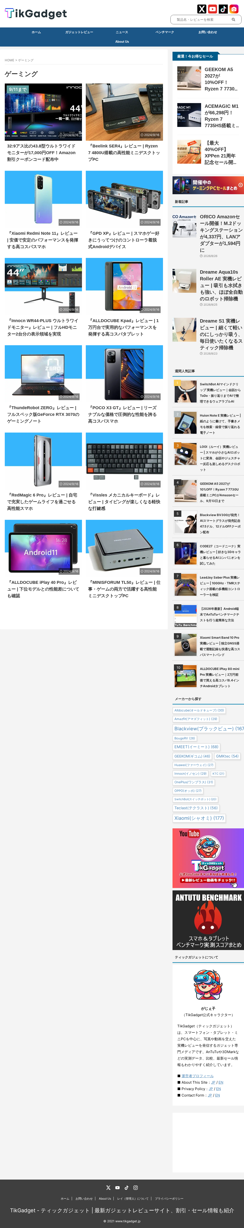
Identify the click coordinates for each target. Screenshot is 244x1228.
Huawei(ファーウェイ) (194, 765)
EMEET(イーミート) (196, 746)
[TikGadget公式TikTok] (223, 11)
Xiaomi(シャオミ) (199, 818)
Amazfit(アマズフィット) (195, 719)
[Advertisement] (208, 1142)
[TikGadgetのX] (108, 1187)
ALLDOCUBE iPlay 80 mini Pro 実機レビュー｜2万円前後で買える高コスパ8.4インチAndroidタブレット (219, 677)
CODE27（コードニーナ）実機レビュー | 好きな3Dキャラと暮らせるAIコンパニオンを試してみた (220, 554)
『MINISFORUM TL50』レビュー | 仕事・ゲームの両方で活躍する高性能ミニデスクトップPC (124, 589)
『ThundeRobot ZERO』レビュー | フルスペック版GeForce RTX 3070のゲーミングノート (43, 414)
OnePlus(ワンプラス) (193, 782)
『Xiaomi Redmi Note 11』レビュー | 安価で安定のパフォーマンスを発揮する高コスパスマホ (42, 240)
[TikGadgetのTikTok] (126, 1187)
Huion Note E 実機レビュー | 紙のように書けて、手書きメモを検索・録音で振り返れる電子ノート (220, 423)
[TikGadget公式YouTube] (212, 11)
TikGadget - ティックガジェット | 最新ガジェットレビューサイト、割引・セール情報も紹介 (122, 1210)
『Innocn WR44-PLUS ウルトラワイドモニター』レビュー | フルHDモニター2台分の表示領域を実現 (42, 327)
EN (221, 1082)
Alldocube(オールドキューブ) (199, 710)
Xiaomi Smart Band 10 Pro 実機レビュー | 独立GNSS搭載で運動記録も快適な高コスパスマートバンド (220, 646)
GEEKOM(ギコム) (192, 756)
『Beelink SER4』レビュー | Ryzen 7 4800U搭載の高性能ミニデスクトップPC (124, 153)
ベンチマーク (165, 32)
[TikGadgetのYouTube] (117, 1187)
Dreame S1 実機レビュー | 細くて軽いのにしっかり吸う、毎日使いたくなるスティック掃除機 (221, 334)
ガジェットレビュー (79, 32)
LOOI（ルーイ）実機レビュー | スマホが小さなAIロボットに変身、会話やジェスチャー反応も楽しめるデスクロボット (220, 458)
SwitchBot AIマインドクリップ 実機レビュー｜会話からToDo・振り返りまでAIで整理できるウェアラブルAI (220, 392)
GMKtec (227, 756)
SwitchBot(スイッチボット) (195, 799)
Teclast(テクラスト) (196, 808)
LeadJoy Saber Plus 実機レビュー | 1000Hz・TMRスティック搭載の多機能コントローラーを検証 (220, 585)
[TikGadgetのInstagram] (135, 1187)
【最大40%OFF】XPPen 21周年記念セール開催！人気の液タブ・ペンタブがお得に (221, 162)
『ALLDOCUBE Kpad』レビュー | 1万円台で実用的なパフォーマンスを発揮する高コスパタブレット (123, 327)
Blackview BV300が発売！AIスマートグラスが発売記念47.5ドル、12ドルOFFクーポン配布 (220, 523)
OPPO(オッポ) (188, 791)
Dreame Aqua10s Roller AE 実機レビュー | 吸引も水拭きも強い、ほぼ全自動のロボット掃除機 (221, 285)
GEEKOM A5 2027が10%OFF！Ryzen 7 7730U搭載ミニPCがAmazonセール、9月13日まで (219, 492)
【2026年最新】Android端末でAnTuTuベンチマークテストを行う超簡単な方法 (219, 614)
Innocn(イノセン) (190, 773)
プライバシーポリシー (169, 1198)
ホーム (36, 32)
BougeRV (184, 738)
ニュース (122, 32)
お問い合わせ (207, 32)
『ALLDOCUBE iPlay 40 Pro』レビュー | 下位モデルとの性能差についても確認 (43, 589)
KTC (218, 773)
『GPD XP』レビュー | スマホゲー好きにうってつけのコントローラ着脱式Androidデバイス (123, 240)
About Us (105, 1198)
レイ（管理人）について (133, 1198)
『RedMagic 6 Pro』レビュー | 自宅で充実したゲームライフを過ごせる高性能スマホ (42, 502)
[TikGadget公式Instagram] (234, 11)
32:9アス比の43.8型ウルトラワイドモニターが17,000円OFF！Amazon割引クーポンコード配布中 (41, 153)
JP (213, 1082)
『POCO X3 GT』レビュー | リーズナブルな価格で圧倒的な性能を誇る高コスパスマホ (122, 414)
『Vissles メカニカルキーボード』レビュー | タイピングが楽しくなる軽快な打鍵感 (124, 502)
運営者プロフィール (198, 1076)
